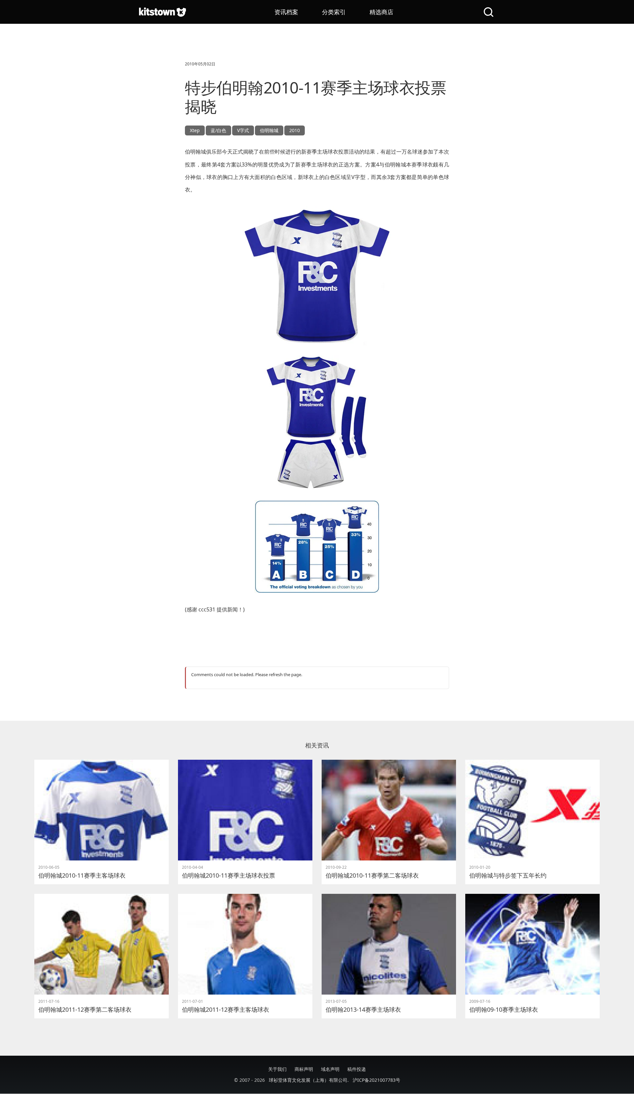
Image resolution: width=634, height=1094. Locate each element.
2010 (294, 130)
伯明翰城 (269, 130)
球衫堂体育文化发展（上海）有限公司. (309, 1080)
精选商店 (381, 12)
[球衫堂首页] (162, 12)
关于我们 (277, 1069)
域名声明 (330, 1069)
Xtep (195, 130)
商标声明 (304, 1069)
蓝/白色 (218, 130)
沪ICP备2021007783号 (376, 1080)
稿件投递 (356, 1069)
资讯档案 (286, 12)
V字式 (243, 130)
